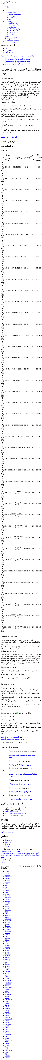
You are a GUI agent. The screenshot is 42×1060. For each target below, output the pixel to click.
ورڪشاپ (12, 15)
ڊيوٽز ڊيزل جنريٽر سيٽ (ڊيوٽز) (20, 784)
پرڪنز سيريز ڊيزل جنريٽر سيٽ (20, 799)
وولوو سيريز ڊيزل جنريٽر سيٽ (10, 739)
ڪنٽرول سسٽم (13, 32)
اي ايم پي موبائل (6, 851)
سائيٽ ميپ (16, 851)
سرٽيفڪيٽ (12, 17)
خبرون (7, 36)
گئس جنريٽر (12, 27)
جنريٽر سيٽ (22, 853)
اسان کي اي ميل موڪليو (9, 137)
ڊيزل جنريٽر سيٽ (11, 853)
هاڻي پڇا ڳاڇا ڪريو (7, 832)
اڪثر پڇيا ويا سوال (11, 38)
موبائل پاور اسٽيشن (15, 28)
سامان (11, 19)
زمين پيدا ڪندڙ (13, 23)
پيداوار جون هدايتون (11, 41)
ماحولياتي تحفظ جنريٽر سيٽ (21, 855)
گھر (6, 10)
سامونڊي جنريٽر (14, 25)
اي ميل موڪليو (6, 860)
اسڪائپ (3, 862)
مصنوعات (8, 21)
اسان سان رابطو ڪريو (12, 40)
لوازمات (11, 34)
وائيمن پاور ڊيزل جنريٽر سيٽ (10, 737)
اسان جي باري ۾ (11, 12)
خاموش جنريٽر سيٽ (33, 853)
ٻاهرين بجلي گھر (14, 30)
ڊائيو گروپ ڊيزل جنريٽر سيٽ (20, 791)
